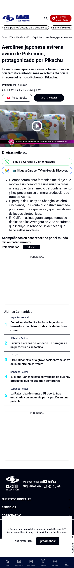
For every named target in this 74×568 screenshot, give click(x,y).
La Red (14, 355)
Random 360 (22, 37)
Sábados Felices (19, 338)
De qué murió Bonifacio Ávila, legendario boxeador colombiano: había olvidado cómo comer (38, 326)
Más (67, 565)
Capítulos (37, 37)
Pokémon (31, 247)
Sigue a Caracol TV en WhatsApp (34, 161)
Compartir (52, 97)
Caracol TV (7, 37)
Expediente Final (19, 317)
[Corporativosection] (69, 516)
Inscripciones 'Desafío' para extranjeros (25, 27)
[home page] (16, 18)
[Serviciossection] (69, 507)
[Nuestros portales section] (69, 499)
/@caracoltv (19, 97)
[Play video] (37, 126)
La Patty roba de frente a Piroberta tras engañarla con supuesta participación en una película (39, 397)
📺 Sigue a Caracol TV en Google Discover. (40, 170)
